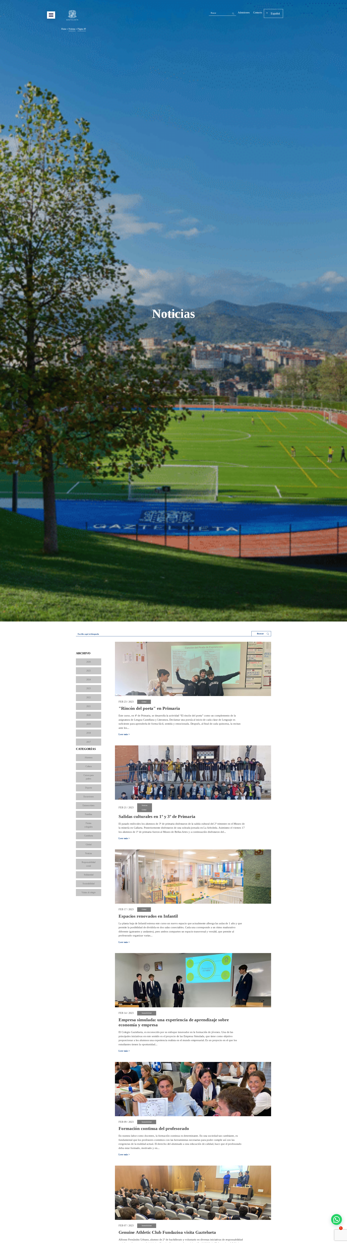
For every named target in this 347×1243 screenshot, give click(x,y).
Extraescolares (89, 805)
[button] (336, 1219)
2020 (88, 715)
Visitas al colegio (89, 892)
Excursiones (88, 796)
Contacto (257, 12)
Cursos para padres (88, 777)
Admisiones (244, 12)
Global (88, 844)
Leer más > (124, 734)
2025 (88, 670)
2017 (88, 742)
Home (64, 29)
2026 (88, 662)
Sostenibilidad (89, 883)
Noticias (88, 853)
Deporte (88, 787)
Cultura (88, 766)
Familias (88, 814)
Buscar (213, 13)
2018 (88, 733)
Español (275, 13)
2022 (88, 697)
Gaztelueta (88, 835)
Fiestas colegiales (88, 825)
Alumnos (88, 757)
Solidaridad (88, 874)
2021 (88, 706)
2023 (88, 688)
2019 (88, 724)
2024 (88, 679)
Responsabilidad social (89, 864)
